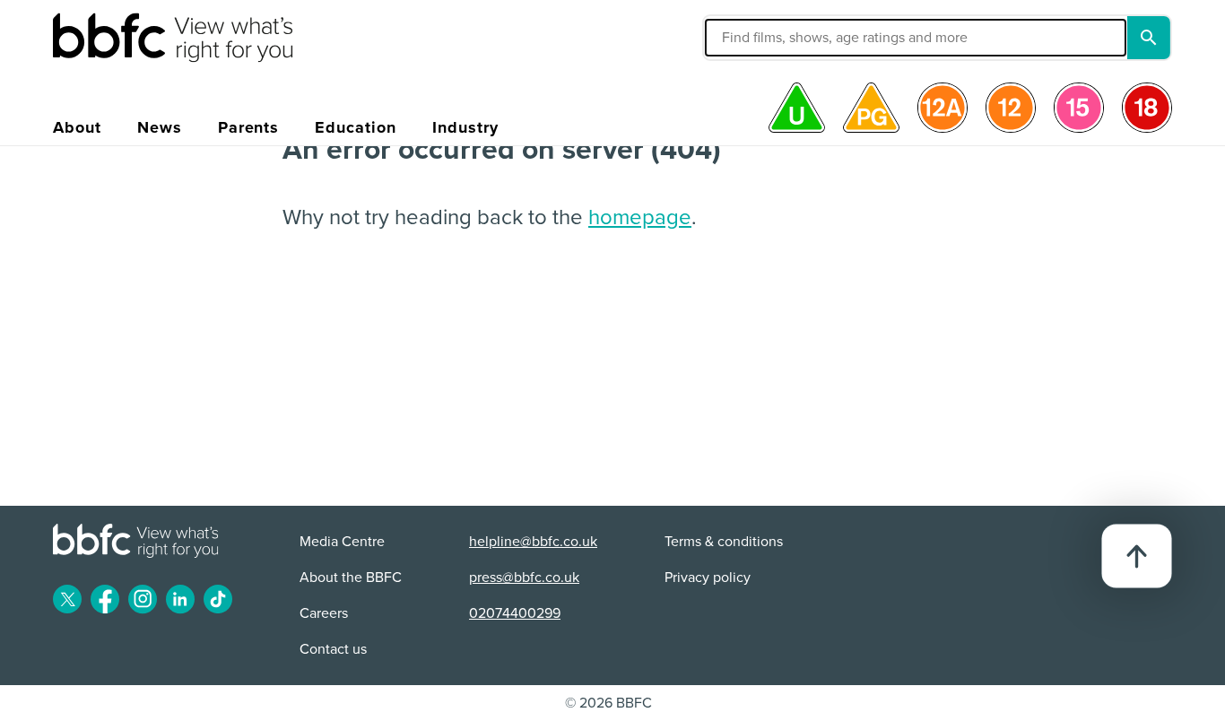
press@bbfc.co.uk (524, 577)
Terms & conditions (724, 542)
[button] (780, 37)
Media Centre (342, 542)
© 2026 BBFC (608, 703)
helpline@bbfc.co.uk (533, 542)
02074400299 (514, 613)
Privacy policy (708, 577)
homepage (639, 217)
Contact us (333, 649)
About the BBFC (351, 577)
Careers (324, 613)
